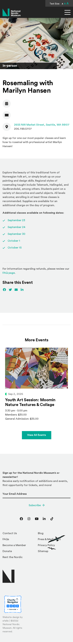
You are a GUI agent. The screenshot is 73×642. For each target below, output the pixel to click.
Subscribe (35, 505)
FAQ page (9, 273)
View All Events (36, 435)
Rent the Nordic (13, 557)
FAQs (6, 539)
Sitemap (43, 551)
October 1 (14, 240)
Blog (40, 533)
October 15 (15, 247)
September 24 (16, 227)
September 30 (16, 234)
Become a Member (14, 545)
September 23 (16, 220)
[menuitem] (19, 534)
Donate (7, 551)
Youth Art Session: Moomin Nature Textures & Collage (30, 402)
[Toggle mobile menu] (67, 12)
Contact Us (10, 533)
